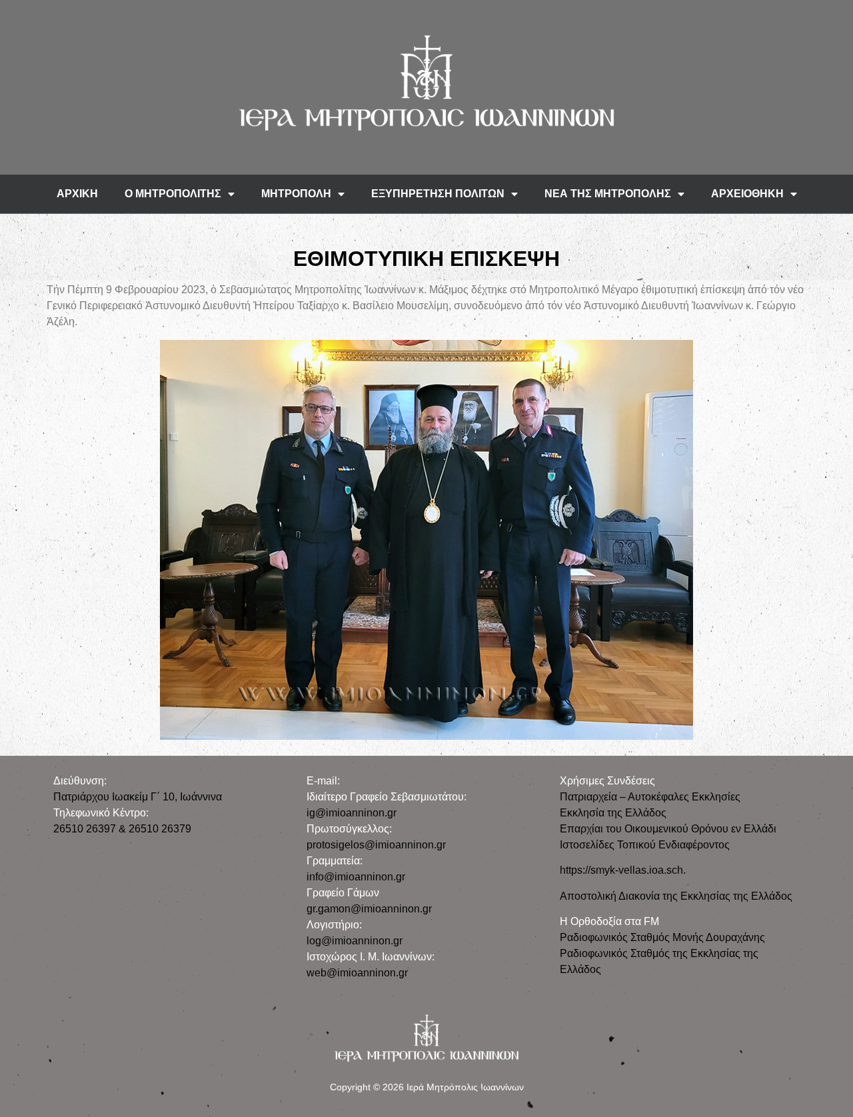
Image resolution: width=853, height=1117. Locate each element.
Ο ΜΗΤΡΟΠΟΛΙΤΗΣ (173, 193)
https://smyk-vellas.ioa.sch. (623, 870)
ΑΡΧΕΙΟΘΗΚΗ (747, 193)
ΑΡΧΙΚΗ (77, 193)
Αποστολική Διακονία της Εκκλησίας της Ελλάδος (676, 896)
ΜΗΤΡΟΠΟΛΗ (296, 193)
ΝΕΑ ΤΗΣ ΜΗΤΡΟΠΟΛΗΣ (607, 193)
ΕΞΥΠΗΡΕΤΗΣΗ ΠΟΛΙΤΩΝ (437, 193)
